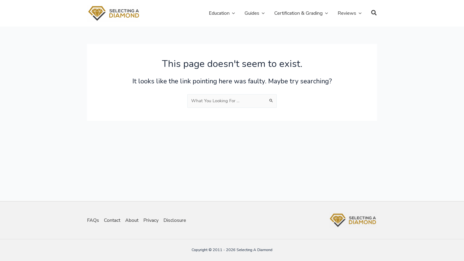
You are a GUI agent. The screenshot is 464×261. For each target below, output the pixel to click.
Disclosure (174, 220)
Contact (112, 220)
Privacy (151, 220)
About (131, 220)
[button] (232, 13)
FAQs (93, 220)
